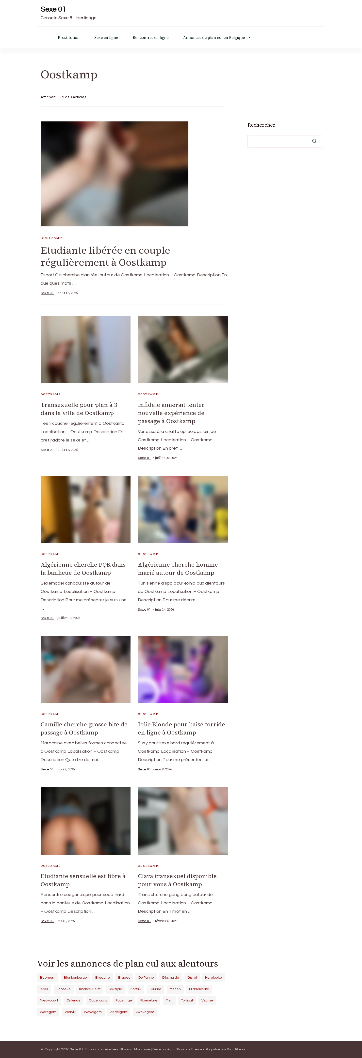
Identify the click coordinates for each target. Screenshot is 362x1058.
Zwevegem (145, 1012)
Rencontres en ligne (150, 37)
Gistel (192, 977)
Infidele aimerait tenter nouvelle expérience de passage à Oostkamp (171, 413)
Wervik (70, 1012)
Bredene (102, 977)
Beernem (47, 977)
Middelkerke (199, 989)
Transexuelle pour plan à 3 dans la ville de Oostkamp (79, 409)
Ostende (73, 1000)
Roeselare (148, 1000)
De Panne (146, 977)
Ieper (44, 989)
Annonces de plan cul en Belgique (214, 37)
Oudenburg (98, 1000)
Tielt (169, 1000)
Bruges (124, 977)
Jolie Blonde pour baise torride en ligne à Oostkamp (181, 728)
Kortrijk (136, 989)
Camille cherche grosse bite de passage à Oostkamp (84, 728)
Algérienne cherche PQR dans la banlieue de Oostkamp (83, 568)
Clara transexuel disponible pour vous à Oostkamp (177, 880)
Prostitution (69, 37)
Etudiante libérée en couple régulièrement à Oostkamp (105, 256)
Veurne (207, 1000)
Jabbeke (64, 989)
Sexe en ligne (106, 37)
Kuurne (155, 989)
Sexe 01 (53, 9)
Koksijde (115, 989)
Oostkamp (51, 238)
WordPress (236, 1049)
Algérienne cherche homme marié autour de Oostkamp (178, 568)
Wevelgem (93, 1012)
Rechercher (261, 124)
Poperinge (123, 1000)
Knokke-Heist (89, 989)
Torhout (187, 1000)
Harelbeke (213, 977)
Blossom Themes (190, 1049)
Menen (175, 989)
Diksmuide (170, 977)
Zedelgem (118, 1012)
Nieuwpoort (49, 1000)
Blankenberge (75, 977)
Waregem (48, 1012)
